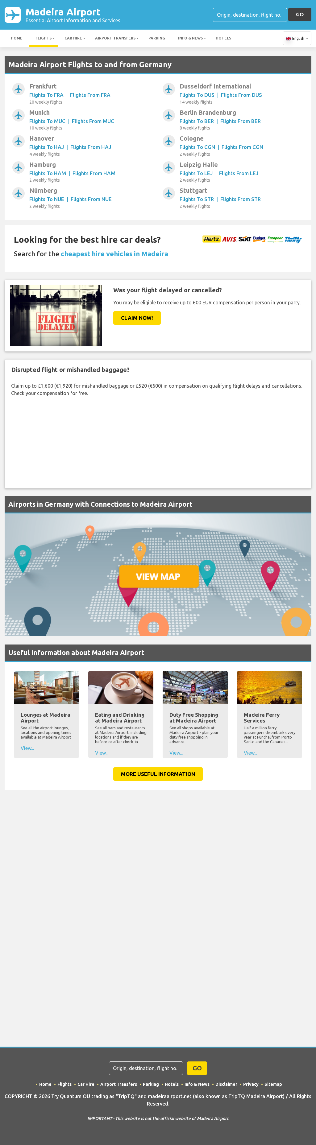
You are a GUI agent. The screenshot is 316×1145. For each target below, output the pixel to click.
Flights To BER (197, 121)
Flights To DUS (197, 95)
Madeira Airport (73, 14)
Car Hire (73, 38)
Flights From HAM (94, 173)
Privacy (251, 1084)
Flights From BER (240, 121)
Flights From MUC (93, 121)
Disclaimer (226, 1084)
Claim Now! (137, 318)
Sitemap (273, 1084)
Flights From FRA (90, 95)
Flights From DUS (241, 95)
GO (300, 14)
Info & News (190, 38)
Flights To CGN (197, 147)
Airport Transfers (115, 38)
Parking (156, 38)
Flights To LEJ (196, 173)
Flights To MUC (47, 121)
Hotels (223, 38)
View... (27, 748)
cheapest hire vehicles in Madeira (114, 253)
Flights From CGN (242, 147)
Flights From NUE (91, 199)
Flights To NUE (46, 199)
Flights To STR (197, 199)
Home (17, 38)
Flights (43, 38)
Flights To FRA (46, 95)
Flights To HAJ (46, 147)
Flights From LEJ (238, 173)
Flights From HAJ (90, 147)
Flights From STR (240, 199)
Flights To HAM (47, 173)
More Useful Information (158, 774)
